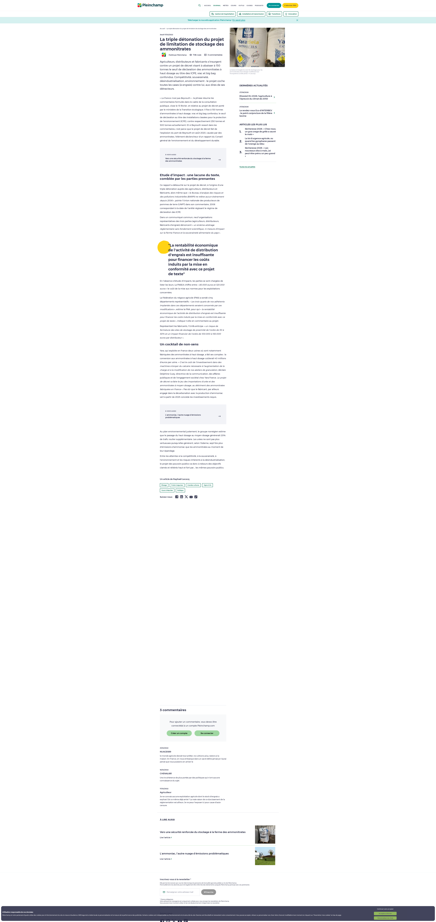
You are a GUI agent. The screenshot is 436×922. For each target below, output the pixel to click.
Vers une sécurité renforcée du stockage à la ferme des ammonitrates (188, 159)
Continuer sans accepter (385, 909)
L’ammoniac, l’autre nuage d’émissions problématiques (183, 416)
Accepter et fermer (385, 913)
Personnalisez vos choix (385, 918)
